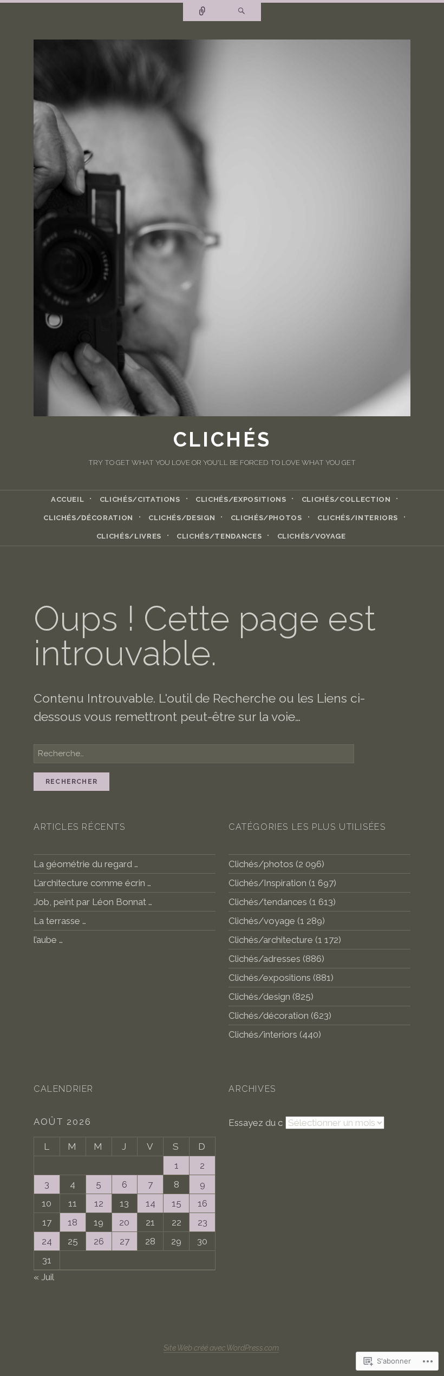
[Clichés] (222, 231)
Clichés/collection (346, 499)
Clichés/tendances (219, 536)
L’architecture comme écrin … (92, 882)
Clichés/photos (266, 518)
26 (99, 1241)
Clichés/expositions (240, 499)
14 (150, 1203)
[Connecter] (202, 12)
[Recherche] (241, 12)
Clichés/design (181, 518)
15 (176, 1203)
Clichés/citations (140, 499)
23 (202, 1222)
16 (202, 1203)
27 (124, 1241)
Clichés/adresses (264, 958)
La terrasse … (60, 920)
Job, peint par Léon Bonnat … (93, 901)
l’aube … (48, 939)
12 (98, 1203)
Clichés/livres (128, 536)
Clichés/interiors (357, 518)
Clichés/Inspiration (267, 882)
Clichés (222, 439)
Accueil (67, 499)
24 (47, 1241)
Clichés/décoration (88, 518)
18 (72, 1222)
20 (124, 1222)
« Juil (44, 1277)
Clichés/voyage (311, 536)
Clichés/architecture (270, 939)
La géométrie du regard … (86, 864)
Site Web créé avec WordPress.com (221, 1348)
